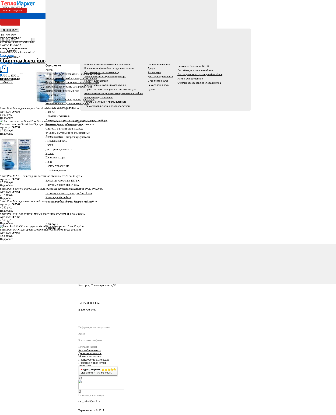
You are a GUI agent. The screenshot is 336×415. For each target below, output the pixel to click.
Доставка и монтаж (90, 353)
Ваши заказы (7, 55)
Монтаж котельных (90, 356)
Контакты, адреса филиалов (15, 62)
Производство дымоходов (93, 359)
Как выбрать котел (89, 350)
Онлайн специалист (13, 10)
